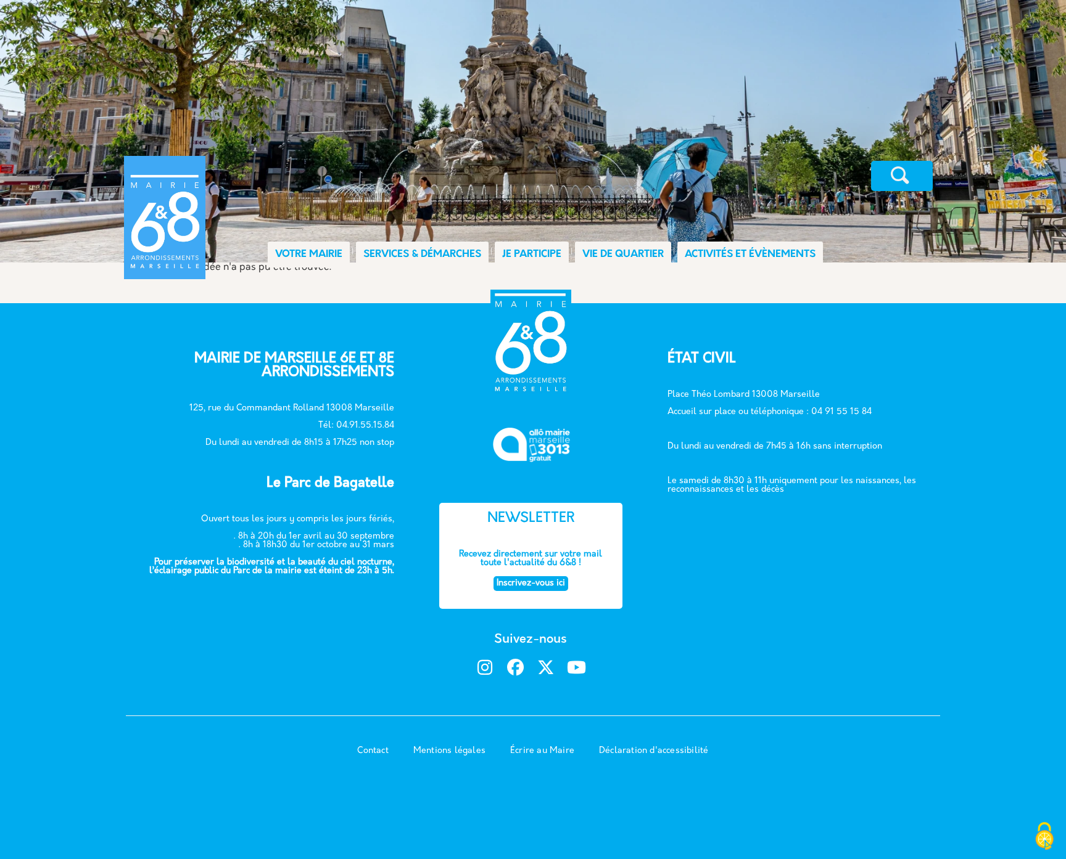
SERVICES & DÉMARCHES (422, 254)
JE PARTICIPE (531, 254)
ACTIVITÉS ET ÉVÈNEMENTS (750, 254)
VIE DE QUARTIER (623, 254)
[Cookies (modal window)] (1044, 837)
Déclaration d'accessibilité (653, 750)
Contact (372, 750)
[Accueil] (266, 176)
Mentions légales (449, 750)
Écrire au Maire (542, 750)
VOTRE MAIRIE (308, 254)
